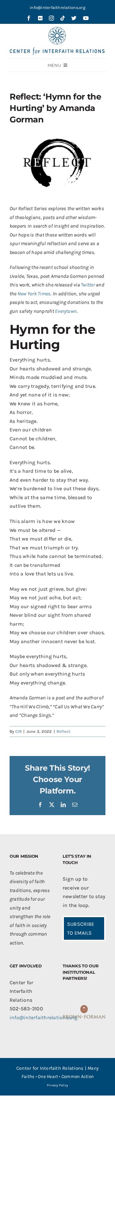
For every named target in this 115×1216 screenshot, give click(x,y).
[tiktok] (62, 18)
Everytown (66, 311)
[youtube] (86, 18)
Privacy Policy (57, 1085)
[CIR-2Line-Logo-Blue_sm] (57, 29)
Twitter (88, 285)
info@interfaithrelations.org (57, 7)
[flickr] (40, 18)
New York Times (34, 294)
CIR (18, 731)
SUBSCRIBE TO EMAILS (80, 928)
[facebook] (28, 18)
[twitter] (73, 18)
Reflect (64, 731)
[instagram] (51, 18)
